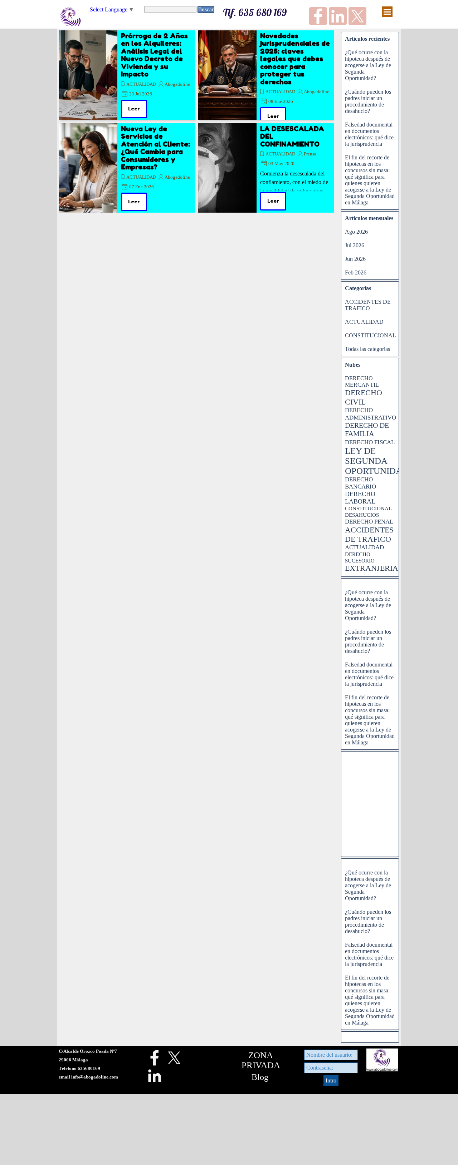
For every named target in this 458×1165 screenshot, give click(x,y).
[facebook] (318, 16)
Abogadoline (177, 84)
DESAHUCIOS (362, 515)
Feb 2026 (355, 272)
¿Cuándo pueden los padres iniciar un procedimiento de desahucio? (368, 101)
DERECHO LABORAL (360, 497)
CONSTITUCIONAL (370, 335)
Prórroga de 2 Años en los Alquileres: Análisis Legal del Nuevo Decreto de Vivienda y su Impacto (154, 55)
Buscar (206, 9)
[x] (357, 16)
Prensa (310, 154)
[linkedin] (338, 16)
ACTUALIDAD (141, 84)
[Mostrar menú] (387, 11)
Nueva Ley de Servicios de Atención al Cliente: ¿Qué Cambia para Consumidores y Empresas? (155, 148)
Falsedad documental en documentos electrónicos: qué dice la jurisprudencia (369, 134)
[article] (127, 75)
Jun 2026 (355, 259)
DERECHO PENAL (369, 521)
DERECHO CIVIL (363, 397)
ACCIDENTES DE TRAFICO (368, 305)
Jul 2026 (354, 245)
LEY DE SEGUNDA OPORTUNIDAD (377, 461)
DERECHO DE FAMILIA (367, 429)
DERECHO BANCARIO (360, 483)
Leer (134, 109)
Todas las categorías (367, 349)
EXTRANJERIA (371, 568)
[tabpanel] (100, 1064)
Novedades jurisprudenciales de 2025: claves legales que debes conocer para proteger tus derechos (295, 59)
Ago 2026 (356, 232)
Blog (260, 1077)
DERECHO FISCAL (370, 442)
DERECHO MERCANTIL (362, 381)
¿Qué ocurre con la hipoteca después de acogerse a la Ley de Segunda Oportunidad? (368, 65)
